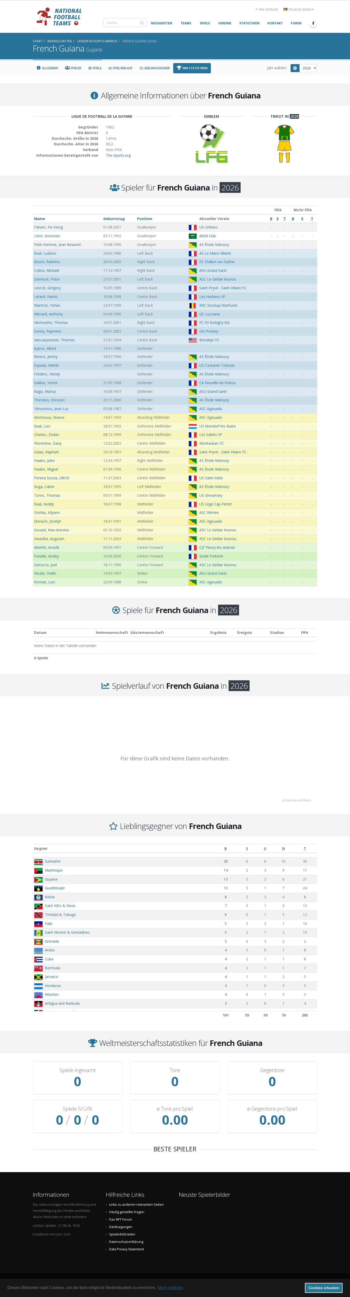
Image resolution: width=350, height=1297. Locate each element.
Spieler (75, 68)
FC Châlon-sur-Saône (216, 261)
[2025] (295, 68)
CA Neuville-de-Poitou (217, 382)
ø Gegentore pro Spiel (272, 1108)
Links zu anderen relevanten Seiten (136, 1204)
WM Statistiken (195, 68)
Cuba (49, 958)
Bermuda (52, 967)
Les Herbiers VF (212, 296)
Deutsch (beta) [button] (300, 9)
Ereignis (244, 632)
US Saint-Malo (211, 477)
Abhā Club (207, 235)
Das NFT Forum (120, 1219)
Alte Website (268, 9)
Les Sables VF (210, 434)
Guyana (51, 879)
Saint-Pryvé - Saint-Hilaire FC (222, 287)
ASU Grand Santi (213, 270)
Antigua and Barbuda (62, 1003)
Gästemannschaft (147, 632)
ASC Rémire (209, 512)
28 (226, 861)
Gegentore (272, 1070)
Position (144, 218)
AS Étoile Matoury (214, 244)
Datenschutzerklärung (126, 1242)
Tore (175, 1070)
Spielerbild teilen (122, 1234)
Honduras (53, 985)
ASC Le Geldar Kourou (217, 279)
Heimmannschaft (112, 632)
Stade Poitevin (211, 556)
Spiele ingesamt (77, 1070)
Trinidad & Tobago (60, 914)
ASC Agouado (210, 408)
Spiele (96, 68)
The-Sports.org (118, 155)
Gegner (41, 848)
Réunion (51, 994)
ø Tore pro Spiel (175, 1108)
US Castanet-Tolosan (217, 365)
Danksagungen (120, 1227)
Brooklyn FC (209, 339)
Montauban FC (211, 443)
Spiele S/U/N (77, 1108)
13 (226, 879)
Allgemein (49, 68)
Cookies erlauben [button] (323, 1288)
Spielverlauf (122, 68)
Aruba (50, 949)
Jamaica (51, 976)
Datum (40, 632)
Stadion (277, 632)
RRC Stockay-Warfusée (218, 305)
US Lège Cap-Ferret (215, 504)
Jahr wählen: (277, 67)
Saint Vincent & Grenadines (67, 932)
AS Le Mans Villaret (215, 253)
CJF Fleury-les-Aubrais (217, 547)
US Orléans (208, 227)
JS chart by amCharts (297, 800)
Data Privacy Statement (126, 1249)
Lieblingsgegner (156, 68)
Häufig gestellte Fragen (126, 1212)
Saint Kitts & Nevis (60, 905)
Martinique (54, 870)
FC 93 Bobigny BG (214, 322)
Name (39, 218)
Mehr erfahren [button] (170, 1287)
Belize (50, 896)
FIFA (304, 632)
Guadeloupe (55, 887)
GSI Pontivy (208, 331)
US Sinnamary (210, 495)
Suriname (52, 861)
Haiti (48, 923)
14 (226, 870)
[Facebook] (313, 23)
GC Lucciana (209, 314)
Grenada (52, 941)
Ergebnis (218, 632)
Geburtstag (114, 218)
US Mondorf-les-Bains (217, 426)
